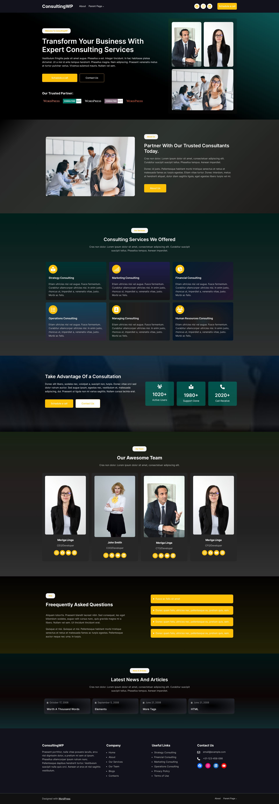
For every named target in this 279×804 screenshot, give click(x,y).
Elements (101, 709)
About (82, 6)
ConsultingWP (57, 6)
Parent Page (95, 6)
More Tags (149, 709)
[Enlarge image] (197, 25)
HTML (194, 709)
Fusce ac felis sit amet (168, 598)
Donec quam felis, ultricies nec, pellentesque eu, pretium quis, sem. (192, 610)
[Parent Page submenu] (103, 6)
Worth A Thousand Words (63, 709)
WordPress (64, 798)
